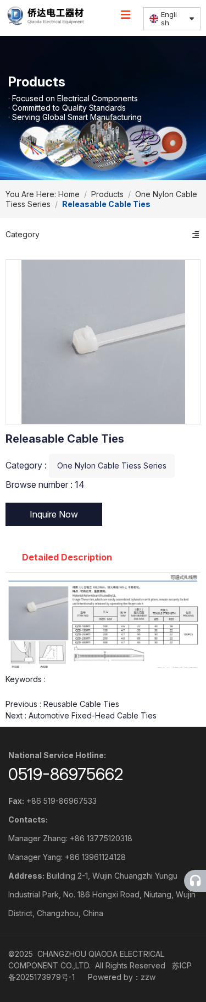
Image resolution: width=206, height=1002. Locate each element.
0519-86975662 (66, 774)
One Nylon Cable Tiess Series (111, 465)
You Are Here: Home (43, 194)
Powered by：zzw (121, 977)
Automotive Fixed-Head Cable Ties (93, 715)
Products (107, 194)
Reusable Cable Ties (81, 704)
